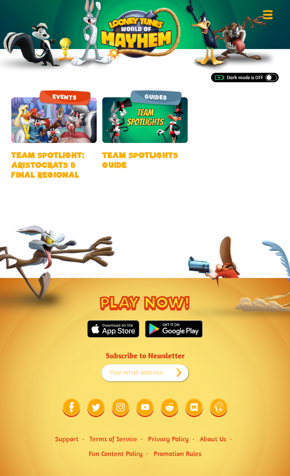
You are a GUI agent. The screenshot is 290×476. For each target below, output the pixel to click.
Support (67, 439)
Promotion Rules (177, 453)
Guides (155, 97)
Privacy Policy (168, 439)
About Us (213, 439)
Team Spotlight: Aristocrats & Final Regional (48, 165)
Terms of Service (113, 439)
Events (64, 97)
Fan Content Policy (116, 453)
